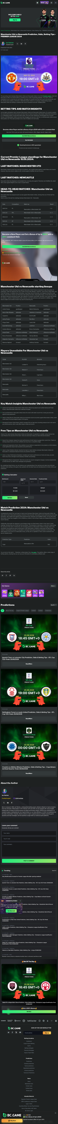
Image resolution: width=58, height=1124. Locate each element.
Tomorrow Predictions (29, 1072)
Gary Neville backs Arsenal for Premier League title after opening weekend (21, 876)
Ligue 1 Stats (29, 1103)
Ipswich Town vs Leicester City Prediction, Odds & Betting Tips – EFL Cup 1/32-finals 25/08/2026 (27, 882)
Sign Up (15, 19)
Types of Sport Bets (29, 1052)
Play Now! (13, 1120)
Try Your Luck (11, 910)
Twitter (17, 43)
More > (53, 586)
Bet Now (10, 497)
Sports (29, 1045)
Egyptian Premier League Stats (29, 1099)
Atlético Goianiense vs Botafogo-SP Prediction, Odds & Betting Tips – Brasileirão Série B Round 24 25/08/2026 (27, 912)
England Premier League (23, 610)
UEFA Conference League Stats (29, 1101)
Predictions (7, 30)
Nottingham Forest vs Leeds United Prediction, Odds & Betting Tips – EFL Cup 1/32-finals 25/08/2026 (25, 889)
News (11, 874)
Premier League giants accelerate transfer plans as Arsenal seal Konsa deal (22, 956)
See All (53, 605)
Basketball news (29, 1083)
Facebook (25, 43)
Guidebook (29, 1041)
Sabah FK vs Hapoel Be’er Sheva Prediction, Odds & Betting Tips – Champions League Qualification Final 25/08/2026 (24, 943)
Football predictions (29, 1063)
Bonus (42, 2)
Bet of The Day (10, 610)
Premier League (47, 96)
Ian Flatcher (10, 42)
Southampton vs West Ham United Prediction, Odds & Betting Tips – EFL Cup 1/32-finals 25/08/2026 (25, 920)
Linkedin (21, 43)
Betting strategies (29, 1048)
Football (33, 610)
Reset (26, 497)
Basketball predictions (29, 1068)
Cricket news (29, 1086)
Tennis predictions (29, 1065)
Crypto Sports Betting (29, 1043)
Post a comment (29, 861)
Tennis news (29, 1090)
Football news (29, 1088)
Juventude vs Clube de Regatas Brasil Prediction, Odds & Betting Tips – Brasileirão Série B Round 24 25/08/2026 (27, 905)
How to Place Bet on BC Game (29, 1108)
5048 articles (19, 798)
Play (5, 591)
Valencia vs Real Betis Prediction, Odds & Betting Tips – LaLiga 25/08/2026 (21, 950)
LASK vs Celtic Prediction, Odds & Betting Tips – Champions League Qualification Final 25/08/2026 (24, 928)
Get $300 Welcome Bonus (29, 136)
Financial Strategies (29, 1050)
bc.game (34, 552)
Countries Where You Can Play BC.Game (29, 1106)
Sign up (47, 1033)
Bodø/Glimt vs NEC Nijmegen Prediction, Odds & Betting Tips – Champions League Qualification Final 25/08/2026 (27, 935)
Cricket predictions (29, 1070)
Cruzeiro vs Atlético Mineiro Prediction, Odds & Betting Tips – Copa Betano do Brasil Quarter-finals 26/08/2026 (26, 897)
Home (2, 30)
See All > (54, 870)
